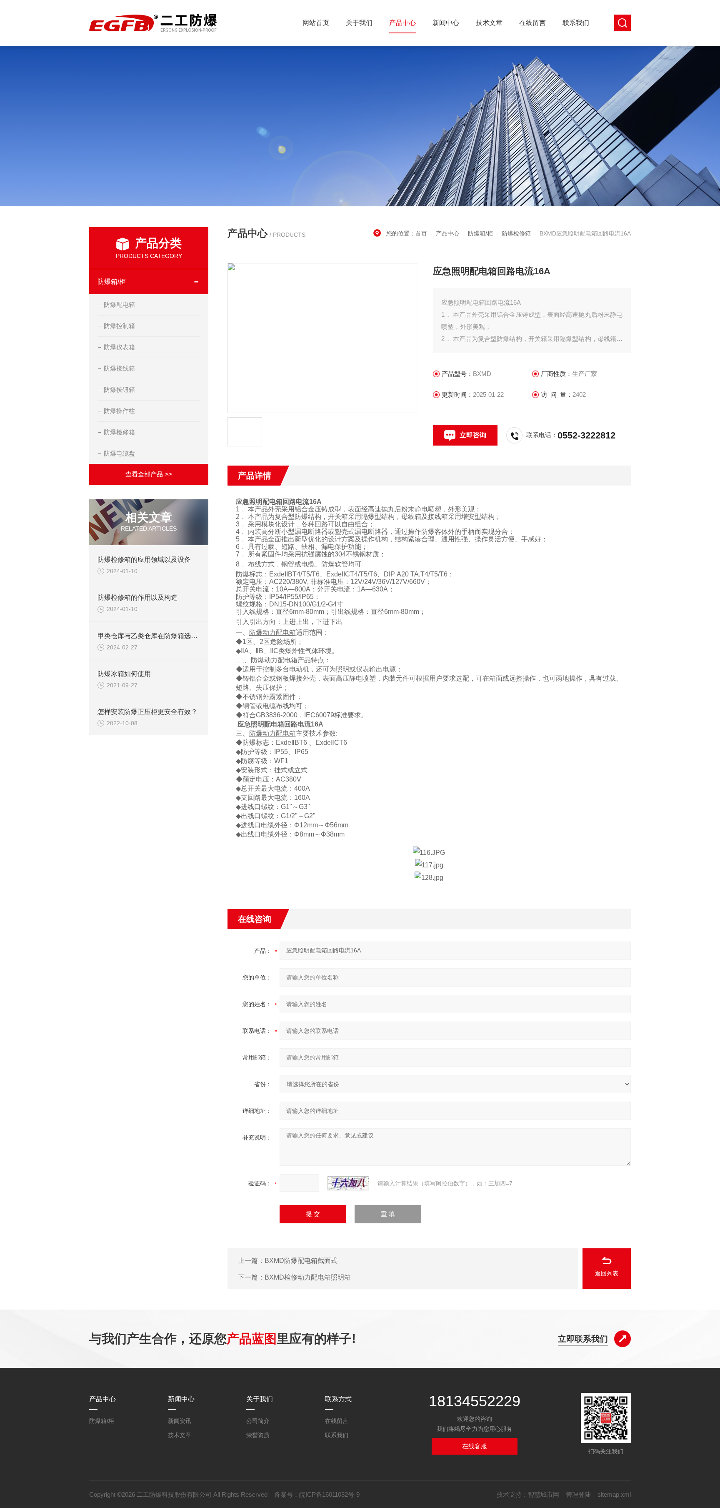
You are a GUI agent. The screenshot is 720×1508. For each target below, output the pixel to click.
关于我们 (359, 22)
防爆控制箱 (119, 325)
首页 (421, 233)
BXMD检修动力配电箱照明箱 (308, 1277)
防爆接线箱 (119, 368)
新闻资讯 (179, 1421)
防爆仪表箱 (119, 347)
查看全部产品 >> (148, 474)
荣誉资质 (258, 1435)
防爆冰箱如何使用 (124, 673)
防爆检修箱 (119, 432)
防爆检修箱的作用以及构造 (138, 597)
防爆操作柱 (119, 410)
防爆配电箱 (119, 304)
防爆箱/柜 (112, 281)
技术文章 (489, 22)
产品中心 (402, 22)
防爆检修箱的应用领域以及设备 (144, 559)
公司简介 (258, 1421)
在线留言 (532, 22)
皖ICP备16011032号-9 (329, 1494)
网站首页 (315, 22)
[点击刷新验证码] (348, 1183)
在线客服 (474, 1446)
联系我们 (575, 22)
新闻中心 (445, 22)
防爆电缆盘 (119, 453)
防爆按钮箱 (119, 389)
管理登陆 (578, 1494)
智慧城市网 (543, 1494)
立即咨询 (473, 434)
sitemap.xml (614, 1494)
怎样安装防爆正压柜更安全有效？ (148, 711)
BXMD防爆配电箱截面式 (301, 1260)
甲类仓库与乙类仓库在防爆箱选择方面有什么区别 (171, 635)
